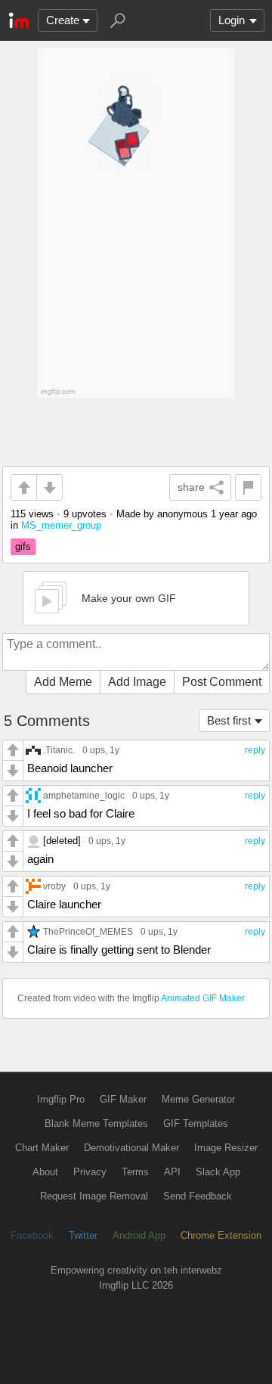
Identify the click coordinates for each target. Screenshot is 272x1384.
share (191, 487)
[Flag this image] (248, 487)
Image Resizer (226, 1147)
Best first (229, 720)
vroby (54, 886)
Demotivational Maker (131, 1147)
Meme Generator (198, 1099)
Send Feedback (197, 1196)
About (45, 1172)
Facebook (32, 1235)
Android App (139, 1235)
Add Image (137, 681)
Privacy (90, 1172)
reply (255, 750)
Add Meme (63, 681)
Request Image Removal (94, 1196)
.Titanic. (59, 750)
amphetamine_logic (84, 795)
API (172, 1172)
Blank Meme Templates (96, 1123)
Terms (135, 1172)
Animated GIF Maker (203, 998)
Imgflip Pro (61, 1099)
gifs (23, 546)
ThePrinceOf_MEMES (88, 931)
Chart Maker (42, 1147)
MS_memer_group (61, 525)
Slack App (218, 1172)
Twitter (83, 1235)
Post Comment (221, 681)
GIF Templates (195, 1123)
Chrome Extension (221, 1235)
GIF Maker (123, 1099)
